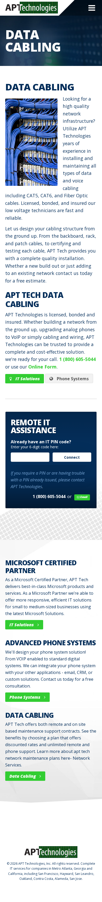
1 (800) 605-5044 (77, 359)
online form (42, 367)
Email (83, 497)
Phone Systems (72, 379)
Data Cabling (23, 776)
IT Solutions (27, 379)
